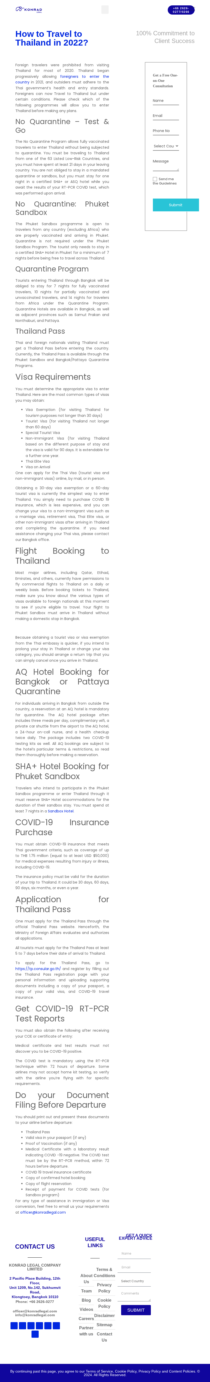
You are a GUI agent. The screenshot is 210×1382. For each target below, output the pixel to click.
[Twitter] (47, 1325)
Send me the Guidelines (165, 181)
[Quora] (35, 1334)
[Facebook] (22, 1325)
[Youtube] (39, 1325)
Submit (176, 205)
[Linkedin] (14, 1325)
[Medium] (31, 1325)
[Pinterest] (56, 1325)
